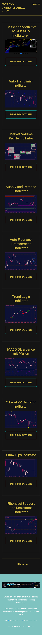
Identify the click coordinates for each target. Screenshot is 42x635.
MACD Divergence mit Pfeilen (21, 351)
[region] (21, 47)
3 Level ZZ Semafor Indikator (21, 404)
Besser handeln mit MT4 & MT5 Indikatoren (21, 31)
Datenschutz (15, 620)
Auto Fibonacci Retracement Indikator (21, 244)
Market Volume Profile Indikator (21, 136)
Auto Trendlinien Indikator (21, 83)
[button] (6, 46)
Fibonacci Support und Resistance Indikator (21, 508)
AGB (5, 620)
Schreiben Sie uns (31, 620)
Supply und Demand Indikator (21, 189)
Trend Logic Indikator (21, 299)
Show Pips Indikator (21, 455)
